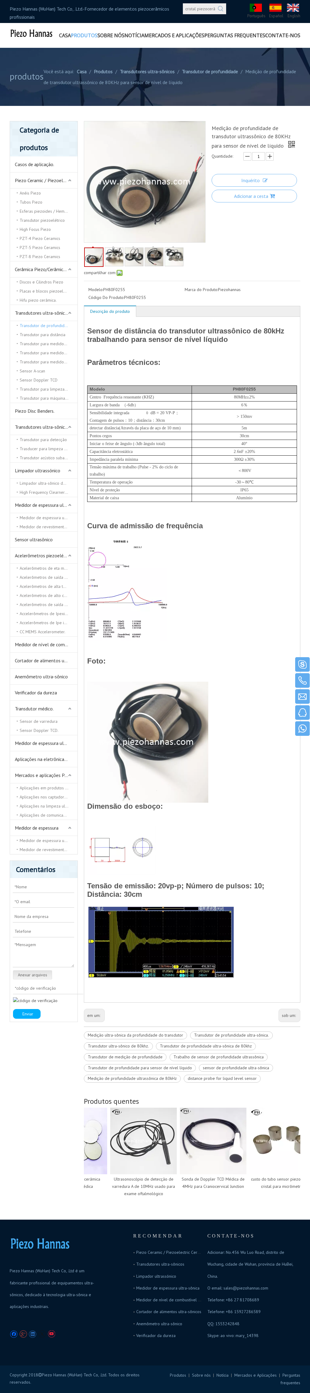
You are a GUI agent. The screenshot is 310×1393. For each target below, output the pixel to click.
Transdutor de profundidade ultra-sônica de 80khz (206, 1046)
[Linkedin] (32, 1334)
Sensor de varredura (39, 721)
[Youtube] (51, 1334)
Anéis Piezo (30, 193)
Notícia (222, 1375)
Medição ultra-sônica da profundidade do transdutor (135, 1035)
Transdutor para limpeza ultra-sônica (49, 389)
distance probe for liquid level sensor (222, 1078)
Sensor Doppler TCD (39, 380)
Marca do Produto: (201, 289)
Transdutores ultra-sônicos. (43, 427)
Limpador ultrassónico (37, 470)
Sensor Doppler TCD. (39, 730)
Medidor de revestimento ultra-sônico (49, 526)
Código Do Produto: (106, 297)
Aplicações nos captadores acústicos (49, 797)
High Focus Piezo (35, 229)
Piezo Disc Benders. (34, 411)
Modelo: (95, 289)
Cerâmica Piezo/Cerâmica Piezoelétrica (46, 269)
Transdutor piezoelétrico (42, 220)
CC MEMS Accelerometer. (42, 631)
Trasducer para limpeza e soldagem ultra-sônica (49, 448)
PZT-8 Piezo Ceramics (40, 256)
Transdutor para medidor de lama (49, 362)
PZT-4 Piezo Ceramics (40, 238)
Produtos (178, 1375)
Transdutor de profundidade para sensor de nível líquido (140, 1067)
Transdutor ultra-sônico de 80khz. (118, 1046)
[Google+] (23, 1334)
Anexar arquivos (32, 975)
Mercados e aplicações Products (46, 775)
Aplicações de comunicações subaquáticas (49, 815)
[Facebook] (14, 1334)
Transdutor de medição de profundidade (125, 1057)
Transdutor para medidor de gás (49, 353)
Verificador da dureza (36, 693)
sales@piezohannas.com (245, 1288)
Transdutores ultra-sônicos (42, 313)
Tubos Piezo (31, 202)
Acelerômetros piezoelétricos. (45, 555)
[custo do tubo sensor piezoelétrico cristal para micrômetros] (275, 1141)
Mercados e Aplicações (255, 1375)
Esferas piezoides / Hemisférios (49, 211)
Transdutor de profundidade (45, 325)
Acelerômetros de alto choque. (48, 595)
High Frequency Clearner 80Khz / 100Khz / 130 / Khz (49, 492)
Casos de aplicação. (34, 164)
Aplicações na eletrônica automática (46, 759)
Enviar (27, 1014)
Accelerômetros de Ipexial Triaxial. (49, 613)
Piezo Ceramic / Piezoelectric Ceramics (46, 180)
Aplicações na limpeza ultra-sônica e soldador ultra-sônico (49, 806)
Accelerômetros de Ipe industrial (49, 622)
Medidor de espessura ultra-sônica (46, 505)
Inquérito (250, 180)
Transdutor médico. (34, 709)
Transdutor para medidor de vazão (49, 343)
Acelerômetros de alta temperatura (49, 586)
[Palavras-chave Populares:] (220, 8)
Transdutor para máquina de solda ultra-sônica (49, 398)
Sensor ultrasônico (34, 539)
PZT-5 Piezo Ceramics (40, 247)
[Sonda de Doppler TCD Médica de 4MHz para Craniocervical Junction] (205, 1141)
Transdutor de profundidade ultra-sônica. (231, 1035)
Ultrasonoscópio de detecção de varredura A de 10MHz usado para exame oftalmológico (135, 1186)
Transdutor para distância (42, 334)
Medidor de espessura (36, 828)
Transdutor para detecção (43, 439)
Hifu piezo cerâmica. (38, 300)
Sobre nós (201, 1375)
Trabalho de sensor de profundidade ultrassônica (218, 1057)
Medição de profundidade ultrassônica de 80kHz (132, 1078)
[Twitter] (42, 1334)
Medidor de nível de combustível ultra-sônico (46, 644)
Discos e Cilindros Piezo (41, 282)
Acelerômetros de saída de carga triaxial (49, 577)
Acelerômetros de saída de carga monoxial (49, 604)
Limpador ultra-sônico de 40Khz (49, 483)
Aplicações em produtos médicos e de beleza (49, 788)
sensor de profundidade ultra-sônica (236, 1067)
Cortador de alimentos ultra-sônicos (46, 660)
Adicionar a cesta (251, 196)
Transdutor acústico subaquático (49, 458)
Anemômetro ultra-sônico (41, 677)
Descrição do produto (110, 311)
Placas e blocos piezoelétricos (47, 291)
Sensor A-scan (32, 371)
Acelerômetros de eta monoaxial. (49, 568)
